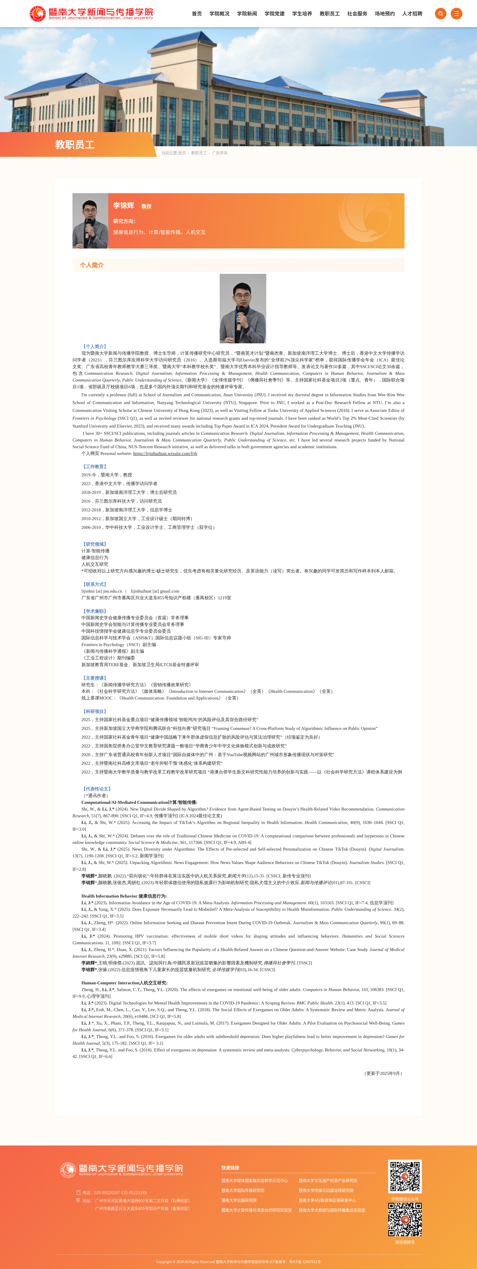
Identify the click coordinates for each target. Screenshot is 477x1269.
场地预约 (385, 13)
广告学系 (220, 153)
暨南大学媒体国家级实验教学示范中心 (254, 1180)
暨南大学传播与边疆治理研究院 (326, 1190)
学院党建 (275, 13)
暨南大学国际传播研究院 (242, 1190)
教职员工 (330, 13)
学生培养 (302, 13)
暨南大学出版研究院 (239, 1200)
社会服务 (357, 13)
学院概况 (219, 13)
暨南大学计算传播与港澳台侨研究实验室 (256, 1210)
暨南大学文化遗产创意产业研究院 (328, 1180)
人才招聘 (412, 13)
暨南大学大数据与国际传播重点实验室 (332, 1210)
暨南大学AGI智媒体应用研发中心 (327, 1200)
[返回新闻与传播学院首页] (91, 3)
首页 (197, 13)
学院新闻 (247, 13)
